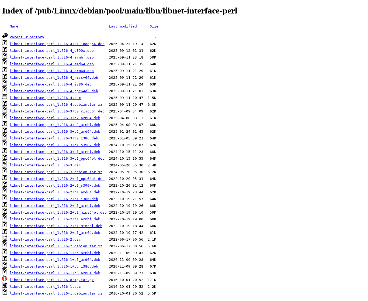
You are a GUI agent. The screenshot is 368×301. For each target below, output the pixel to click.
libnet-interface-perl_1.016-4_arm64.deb (52, 71)
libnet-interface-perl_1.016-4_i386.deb (51, 84)
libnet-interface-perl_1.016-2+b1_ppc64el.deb (57, 179)
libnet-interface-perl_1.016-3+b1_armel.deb (55, 152)
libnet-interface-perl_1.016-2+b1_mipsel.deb (56, 226)
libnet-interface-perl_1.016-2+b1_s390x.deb (55, 185)
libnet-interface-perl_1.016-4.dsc (45, 98)
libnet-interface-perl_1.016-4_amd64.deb (52, 64)
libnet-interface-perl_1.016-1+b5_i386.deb (54, 266)
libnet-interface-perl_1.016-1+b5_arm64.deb (55, 273)
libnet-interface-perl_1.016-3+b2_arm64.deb (55, 118)
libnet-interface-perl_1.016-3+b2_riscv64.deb (57, 111)
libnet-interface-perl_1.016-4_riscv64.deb (54, 78)
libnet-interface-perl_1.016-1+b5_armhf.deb (55, 253)
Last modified (123, 26)
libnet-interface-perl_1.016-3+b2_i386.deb (54, 138)
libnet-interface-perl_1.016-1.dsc (45, 287)
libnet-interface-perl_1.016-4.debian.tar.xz (56, 104)
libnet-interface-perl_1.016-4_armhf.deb (52, 57)
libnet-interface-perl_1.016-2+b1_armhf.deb (55, 219)
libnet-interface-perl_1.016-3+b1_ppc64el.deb (57, 158)
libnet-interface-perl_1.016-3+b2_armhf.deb (55, 125)
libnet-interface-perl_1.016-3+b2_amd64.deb (55, 131)
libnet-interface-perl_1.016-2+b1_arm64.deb (55, 233)
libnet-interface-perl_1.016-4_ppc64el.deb (54, 91)
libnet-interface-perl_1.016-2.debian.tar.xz (56, 246)
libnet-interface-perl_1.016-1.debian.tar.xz (56, 293)
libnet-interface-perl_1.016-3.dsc (45, 165)
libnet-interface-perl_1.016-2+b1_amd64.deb (55, 192)
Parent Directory (27, 37)
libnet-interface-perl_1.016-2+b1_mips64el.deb (58, 212)
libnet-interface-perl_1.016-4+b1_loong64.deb (57, 44)
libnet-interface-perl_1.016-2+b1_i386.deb (54, 199)
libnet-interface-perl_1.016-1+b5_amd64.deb (55, 260)
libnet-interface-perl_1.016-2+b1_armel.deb (55, 206)
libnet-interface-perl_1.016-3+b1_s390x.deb (55, 145)
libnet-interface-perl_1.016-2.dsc (45, 239)
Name (14, 26)
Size (154, 26)
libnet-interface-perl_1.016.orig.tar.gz (52, 280)
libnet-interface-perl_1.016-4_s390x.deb (52, 51)
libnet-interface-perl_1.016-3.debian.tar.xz (56, 172)
